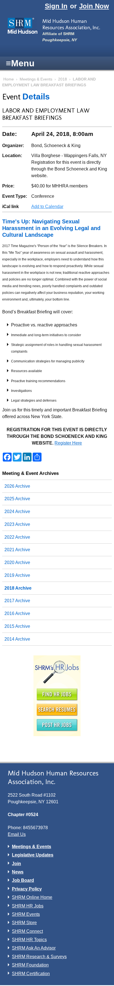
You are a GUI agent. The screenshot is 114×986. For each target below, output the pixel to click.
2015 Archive (17, 626)
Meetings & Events (36, 79)
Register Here (68, 443)
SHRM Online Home (32, 897)
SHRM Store (24, 922)
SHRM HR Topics (29, 939)
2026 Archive (17, 486)
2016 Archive (17, 613)
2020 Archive (17, 562)
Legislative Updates (32, 855)
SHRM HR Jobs (27, 906)
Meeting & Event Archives (30, 473)
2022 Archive (17, 537)
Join (16, 863)
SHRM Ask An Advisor (34, 948)
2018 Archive (18, 588)
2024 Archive (17, 511)
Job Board (23, 880)
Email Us (17, 834)
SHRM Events (26, 914)
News (18, 872)
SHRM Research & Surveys (39, 956)
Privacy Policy (27, 889)
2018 (62, 79)
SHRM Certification (31, 973)
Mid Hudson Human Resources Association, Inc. (71, 24)
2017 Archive (17, 600)
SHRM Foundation (30, 965)
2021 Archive (17, 549)
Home (8, 79)
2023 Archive (17, 524)
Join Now (94, 6)
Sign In (56, 6)
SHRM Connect (27, 931)
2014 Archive (17, 639)
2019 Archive (17, 575)
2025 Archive (17, 498)
